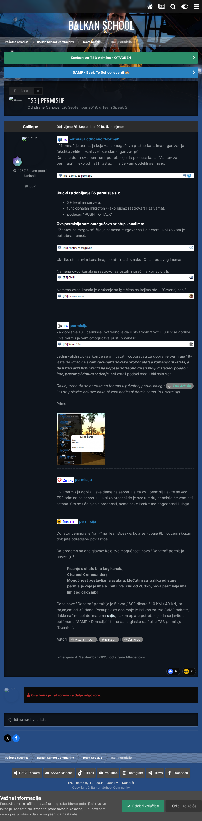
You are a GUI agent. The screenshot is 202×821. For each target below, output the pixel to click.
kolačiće (29, 804)
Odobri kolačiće (145, 806)
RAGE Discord (29, 773)
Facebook (180, 773)
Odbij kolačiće (183, 806)
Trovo (158, 773)
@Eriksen (109, 639)
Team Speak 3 (114, 107)
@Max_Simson (82, 639)
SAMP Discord (61, 773)
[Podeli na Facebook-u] (16, 738)
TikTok (89, 773)
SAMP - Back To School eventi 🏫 (101, 72)
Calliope (30, 126)
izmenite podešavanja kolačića (57, 809)
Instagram (135, 773)
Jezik (111, 783)
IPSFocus (96, 783)
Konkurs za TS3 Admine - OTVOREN (101, 57)
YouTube (111, 773)
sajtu (111, 615)
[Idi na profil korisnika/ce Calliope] (16, 104)
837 (32, 186)
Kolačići (128, 783)
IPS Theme (76, 783)
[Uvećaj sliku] (62, 139)
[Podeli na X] (7, 738)
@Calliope (132, 639)
